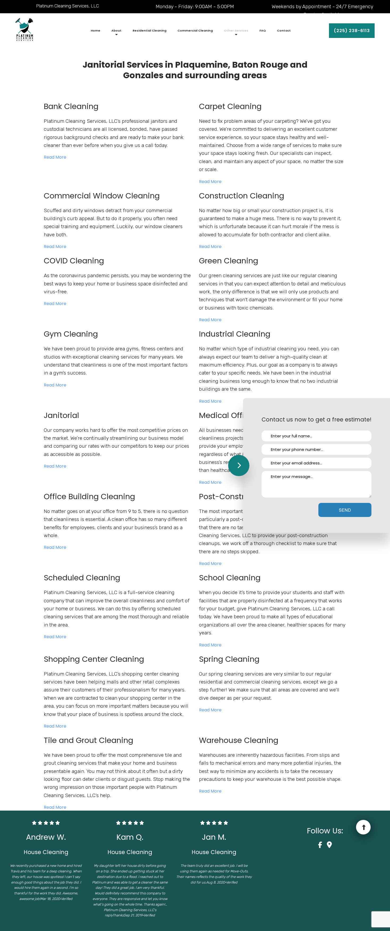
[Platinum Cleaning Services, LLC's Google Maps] (329, 846)
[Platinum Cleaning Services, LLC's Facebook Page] (322, 846)
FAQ (262, 30)
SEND (345, 510)
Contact (284, 30)
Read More (55, 157)
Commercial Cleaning (195, 30)
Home (95, 30)
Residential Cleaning (149, 30)
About (116, 30)
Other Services (236, 30)
